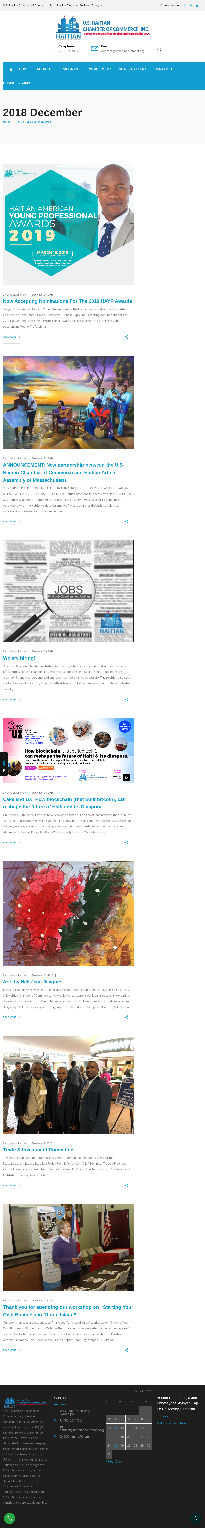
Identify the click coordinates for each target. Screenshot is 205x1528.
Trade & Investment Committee (38, 1149)
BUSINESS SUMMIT (18, 83)
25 (115, 1445)
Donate (4, 762)
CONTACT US (165, 69)
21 (135, 1436)
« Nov (109, 1461)
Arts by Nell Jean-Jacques (32, 981)
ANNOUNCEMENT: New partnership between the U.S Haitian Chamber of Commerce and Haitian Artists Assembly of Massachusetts (63, 472)
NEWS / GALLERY (132, 69)
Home (24, 69)
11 (115, 1428)
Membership (100, 69)
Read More (10, 337)
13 (128, 1428)
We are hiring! (19, 658)
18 (115, 1436)
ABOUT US (45, 69)
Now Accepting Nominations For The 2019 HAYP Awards (67, 301)
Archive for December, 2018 (33, 121)
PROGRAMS (71, 69)
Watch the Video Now (171, 1423)
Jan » (119, 1461)
